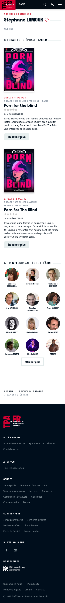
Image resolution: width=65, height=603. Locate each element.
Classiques (36, 497)
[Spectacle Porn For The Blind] (19, 171)
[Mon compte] (52, 4)
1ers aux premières (13, 520)
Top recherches (32, 531)
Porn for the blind (20, 105)
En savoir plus (17, 136)
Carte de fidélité (11, 531)
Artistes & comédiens (17, 14)
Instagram (15, 549)
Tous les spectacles (13, 468)
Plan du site (33, 584)
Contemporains (11, 502)
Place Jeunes (31, 525)
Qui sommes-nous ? (13, 584)
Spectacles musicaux (14, 491)
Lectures (33, 491)
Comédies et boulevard (15, 497)
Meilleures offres (12, 525)
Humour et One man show (33, 485)
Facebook (6, 549)
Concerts (47, 491)
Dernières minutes (36, 520)
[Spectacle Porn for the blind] (19, 69)
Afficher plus (32, 362)
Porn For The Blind (20, 209)
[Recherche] (44, 4)
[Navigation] (60, 4)
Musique (8, 29)
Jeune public (9, 485)
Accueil (9, 391)
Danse (26, 502)
